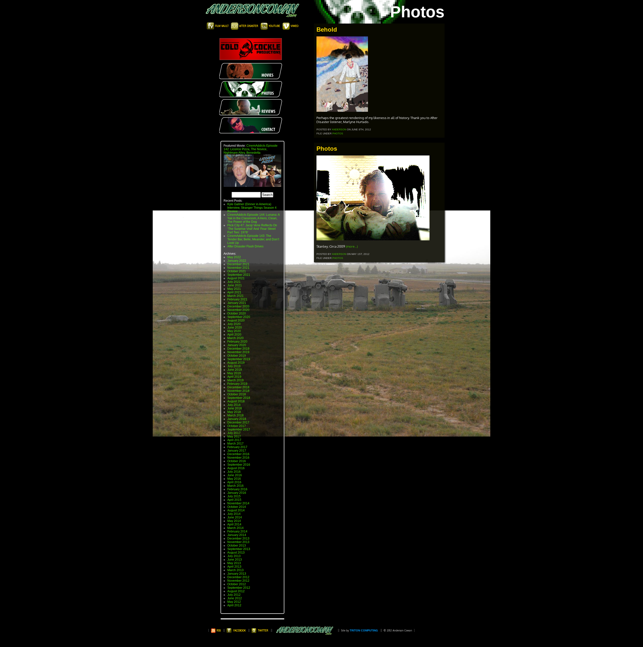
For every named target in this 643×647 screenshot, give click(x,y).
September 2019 (238, 359)
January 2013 (236, 573)
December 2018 (238, 387)
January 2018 (236, 419)
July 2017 (234, 433)
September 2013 (238, 549)
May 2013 (234, 563)
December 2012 (238, 577)
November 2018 (238, 391)
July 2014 (234, 514)
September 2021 (238, 275)
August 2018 (236, 401)
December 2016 (238, 454)
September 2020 (238, 317)
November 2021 (238, 267)
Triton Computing (364, 630)
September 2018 (238, 398)
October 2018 (236, 394)
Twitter (263, 630)
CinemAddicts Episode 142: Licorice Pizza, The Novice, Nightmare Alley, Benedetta (251, 149)
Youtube (274, 25)
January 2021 (236, 303)
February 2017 (237, 447)
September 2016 (238, 464)
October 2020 (236, 313)
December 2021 (238, 264)
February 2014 (237, 531)
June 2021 (234, 285)
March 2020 (235, 338)
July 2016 (234, 471)
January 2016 (236, 493)
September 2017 (238, 429)
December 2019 (238, 348)
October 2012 (236, 584)
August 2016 (236, 468)
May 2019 (234, 373)
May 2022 (234, 257)
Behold (326, 29)
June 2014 (234, 517)
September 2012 (238, 587)
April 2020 (234, 334)
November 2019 (238, 352)
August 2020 (236, 320)
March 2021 (235, 296)
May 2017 (234, 436)
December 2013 (238, 538)
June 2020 (234, 327)
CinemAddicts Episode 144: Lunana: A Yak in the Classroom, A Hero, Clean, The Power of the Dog (253, 218)
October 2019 (236, 355)
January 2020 (236, 345)
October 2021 (236, 271)
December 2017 (238, 422)
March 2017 (235, 443)
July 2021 (234, 282)
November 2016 (238, 457)
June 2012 (234, 598)
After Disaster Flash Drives (245, 246)
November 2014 (238, 503)
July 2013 (234, 556)
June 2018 (234, 408)
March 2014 (235, 528)
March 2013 (235, 570)
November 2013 (238, 542)
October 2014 (236, 507)
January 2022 (236, 260)
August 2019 (236, 362)
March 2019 (235, 380)
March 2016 (235, 486)
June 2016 (234, 475)
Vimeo (294, 25)
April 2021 (234, 292)
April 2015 (234, 500)
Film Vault (221, 25)
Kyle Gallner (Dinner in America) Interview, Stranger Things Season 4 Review (252, 207)
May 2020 (234, 331)
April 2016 (234, 482)
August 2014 (236, 510)
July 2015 (234, 496)
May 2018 (234, 412)
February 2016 (237, 489)
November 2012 (238, 580)
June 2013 (234, 559)
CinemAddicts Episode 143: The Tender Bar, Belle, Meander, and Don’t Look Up (253, 239)
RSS (218, 630)
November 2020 (238, 310)
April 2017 (234, 440)
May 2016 (234, 478)
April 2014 (234, 524)
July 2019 (234, 366)
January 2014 (236, 535)
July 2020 (234, 324)
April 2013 (234, 566)
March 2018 (235, 415)
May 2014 (234, 521)
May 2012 (234, 602)
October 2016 (236, 461)
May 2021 (234, 289)
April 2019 (234, 377)
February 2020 (237, 341)
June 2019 (234, 369)
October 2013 (236, 545)
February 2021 (237, 299)
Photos (337, 133)
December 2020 (238, 306)
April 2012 (234, 605)
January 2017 (236, 450)
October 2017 (236, 426)
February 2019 (237, 384)
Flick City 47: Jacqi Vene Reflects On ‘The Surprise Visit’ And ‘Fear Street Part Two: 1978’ (252, 229)
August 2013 (236, 552)
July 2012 (234, 595)
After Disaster (248, 25)
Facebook (239, 630)
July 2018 (234, 405)
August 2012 (236, 591)
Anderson (339, 129)
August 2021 (236, 278)
